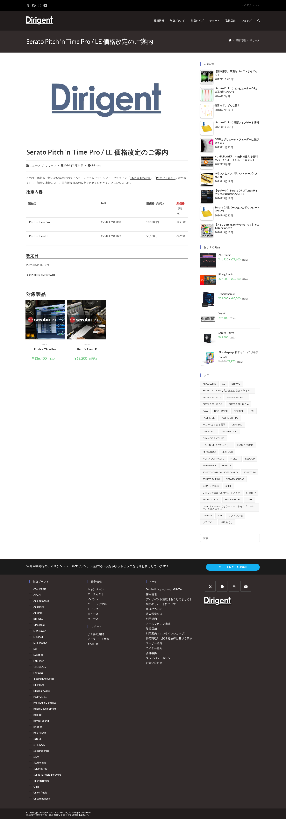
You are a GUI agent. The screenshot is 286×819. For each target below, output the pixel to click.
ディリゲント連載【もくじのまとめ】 (169, 599)
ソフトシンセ (235, 515)
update (207, 515)
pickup (235, 458)
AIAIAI (37, 594)
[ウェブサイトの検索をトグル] (258, 20)
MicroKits (38, 684)
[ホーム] (230, 40)
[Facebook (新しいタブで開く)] (34, 5)
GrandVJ (237, 424)
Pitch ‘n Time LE (165, 177)
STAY (36, 756)
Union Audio (40, 792)
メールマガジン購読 (158, 623)
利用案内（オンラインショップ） (166, 633)
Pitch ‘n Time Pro (140, 177)
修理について (154, 609)
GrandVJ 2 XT (230, 431)
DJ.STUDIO (40, 642)
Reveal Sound (41, 720)
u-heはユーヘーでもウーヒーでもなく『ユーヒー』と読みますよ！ (228, 507)
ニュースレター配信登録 (233, 567)
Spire (228, 485)
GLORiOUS (39, 666)
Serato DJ (250, 472)
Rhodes (37, 726)
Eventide (38, 654)
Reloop (250, 458)
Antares (37, 612)
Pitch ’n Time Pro (45, 349)
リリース (255, 40)
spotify (251, 492)
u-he (250, 499)
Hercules (38, 672)
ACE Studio (39, 588)
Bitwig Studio (212, 397)
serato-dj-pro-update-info (220, 472)
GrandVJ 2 (209, 431)
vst (220, 515)
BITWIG (236, 383)
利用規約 (151, 618)
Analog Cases (41, 600)
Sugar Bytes (232, 499)
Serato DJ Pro (211, 479)
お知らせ (93, 643)
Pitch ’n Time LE (86, 349)
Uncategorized (41, 798)
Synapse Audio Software (47, 774)
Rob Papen (209, 465)
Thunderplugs (41, 780)
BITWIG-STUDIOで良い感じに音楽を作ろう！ (227, 390)
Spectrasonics (41, 750)
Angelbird (209, 383)
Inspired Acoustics (43, 678)
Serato (50, 275)
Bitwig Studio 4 (238, 404)
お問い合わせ (154, 662)
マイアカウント (250, 5)
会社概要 (151, 653)
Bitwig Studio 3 (213, 404)
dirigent (96, 165)
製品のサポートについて (161, 604)
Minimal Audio (41, 690)
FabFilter (209, 417)
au (224, 383)
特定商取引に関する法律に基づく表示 (169, 638)
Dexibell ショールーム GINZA (164, 589)
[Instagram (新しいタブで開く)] (39, 5)
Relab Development (44, 708)
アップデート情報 (98, 639)
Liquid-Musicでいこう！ (217, 445)
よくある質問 (96, 634)
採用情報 (151, 594)
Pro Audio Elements (44, 702)
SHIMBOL (39, 744)
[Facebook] (222, 586)
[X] (210, 586)
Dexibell (239, 411)
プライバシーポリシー (159, 658)
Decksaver (221, 411)
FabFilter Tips (229, 417)
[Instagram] (234, 586)
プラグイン (209, 522)
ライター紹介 (154, 648)
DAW (205, 411)
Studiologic (211, 499)
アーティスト (96, 594)
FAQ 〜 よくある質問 (214, 424)
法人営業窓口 (154, 613)
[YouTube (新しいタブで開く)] (45, 5)
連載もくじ (227, 522)
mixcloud (209, 451)
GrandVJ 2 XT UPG (214, 438)
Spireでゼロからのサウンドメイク (221, 492)
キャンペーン (96, 589)
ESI (252, 411)
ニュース (35, 165)
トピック (93, 609)
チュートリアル (97, 604)
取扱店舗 (151, 628)
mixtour (227, 451)
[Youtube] (245, 586)
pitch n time (39, 275)
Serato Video (211, 485)
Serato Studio (235, 479)
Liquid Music (245, 445)
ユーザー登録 (154, 643)
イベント (93, 599)
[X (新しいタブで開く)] (28, 5)
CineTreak (39, 624)
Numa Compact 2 (214, 458)
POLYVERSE (40, 696)
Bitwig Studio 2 (237, 397)
